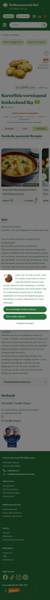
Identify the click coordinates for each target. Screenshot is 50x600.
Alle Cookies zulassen (15, 316)
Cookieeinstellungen (25, 323)
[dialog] (25, 300)
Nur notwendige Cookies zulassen (21, 309)
